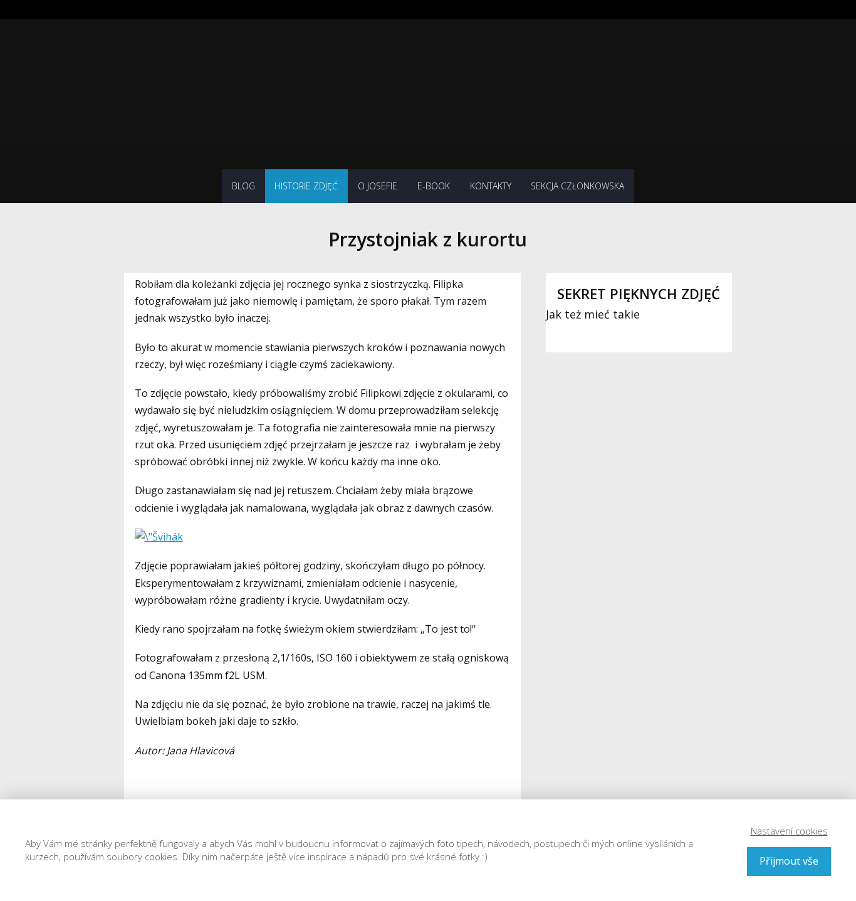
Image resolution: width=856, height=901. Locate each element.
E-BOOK (433, 186)
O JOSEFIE (377, 186)
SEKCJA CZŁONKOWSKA (577, 186)
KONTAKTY (490, 186)
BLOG (243, 186)
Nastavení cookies (789, 831)
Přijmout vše (788, 861)
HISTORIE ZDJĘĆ (306, 186)
